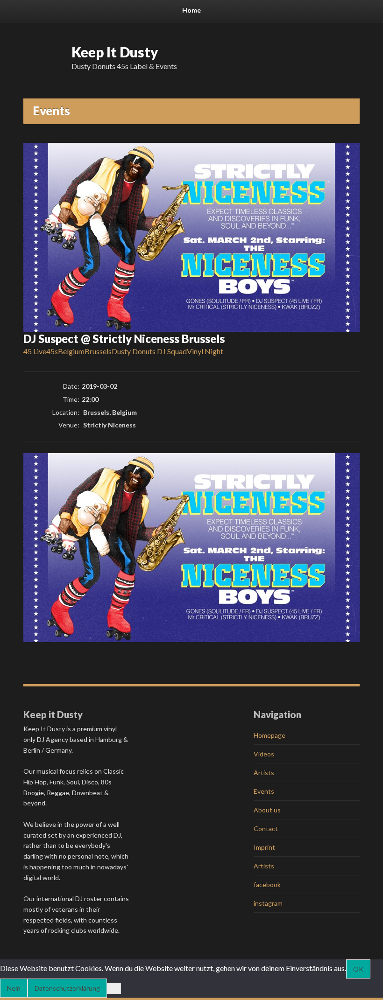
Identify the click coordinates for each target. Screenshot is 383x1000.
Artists (264, 772)
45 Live (34, 351)
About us (267, 810)
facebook (267, 884)
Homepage (269, 735)
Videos (264, 754)
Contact (266, 828)
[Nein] (114, 988)
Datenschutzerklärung (67, 988)
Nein (14, 988)
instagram (268, 903)
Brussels (98, 351)
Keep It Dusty (114, 51)
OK (358, 969)
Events (264, 791)
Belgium (71, 351)
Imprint (264, 847)
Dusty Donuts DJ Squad (149, 351)
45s (52, 351)
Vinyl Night (205, 351)
